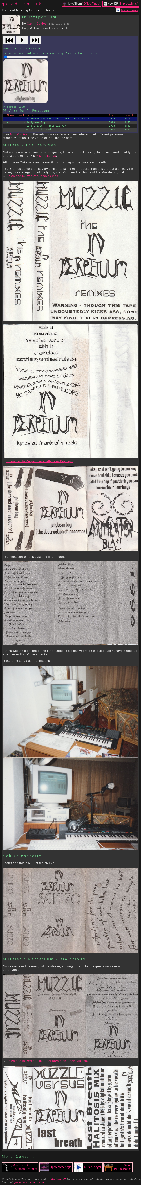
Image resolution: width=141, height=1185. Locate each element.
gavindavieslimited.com (29, 1182)
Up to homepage (60, 1167)
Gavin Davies (37, 23)
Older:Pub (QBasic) (122, 1167)
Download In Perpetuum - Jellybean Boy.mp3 (39, 461)
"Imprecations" (128, 3)
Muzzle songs (46, 155)
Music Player (129, 10)
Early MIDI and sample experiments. (45, 28)
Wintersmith (59, 1178)
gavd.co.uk (22, 4)
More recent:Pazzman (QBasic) (24, 1167)
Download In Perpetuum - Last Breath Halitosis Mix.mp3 (47, 1060)
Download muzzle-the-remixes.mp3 (32, 176)
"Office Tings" (91, 3)
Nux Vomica (19, 134)
